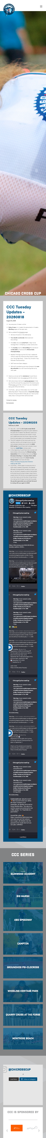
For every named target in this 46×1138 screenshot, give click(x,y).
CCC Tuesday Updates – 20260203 (23, 420)
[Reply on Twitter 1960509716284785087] (10, 754)
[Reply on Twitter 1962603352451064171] (10, 672)
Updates (15, 400)
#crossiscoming (13, 712)
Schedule (21, 332)
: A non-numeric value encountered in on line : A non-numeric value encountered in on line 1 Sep (25, 611)
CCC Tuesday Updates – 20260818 (18, 311)
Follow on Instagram (30, 1079)
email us (25, 378)
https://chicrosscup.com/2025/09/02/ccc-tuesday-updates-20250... (21, 546)
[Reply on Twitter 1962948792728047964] (10, 586)
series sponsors (29, 381)
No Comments (10, 403)
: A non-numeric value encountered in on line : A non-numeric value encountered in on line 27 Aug (25, 697)
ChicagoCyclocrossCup (21, 513)
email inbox (19, 448)
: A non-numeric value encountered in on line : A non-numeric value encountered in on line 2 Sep (25, 529)
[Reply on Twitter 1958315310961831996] (10, 829)
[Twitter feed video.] (23, 575)
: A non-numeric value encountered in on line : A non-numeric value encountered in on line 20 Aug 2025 (25, 779)
